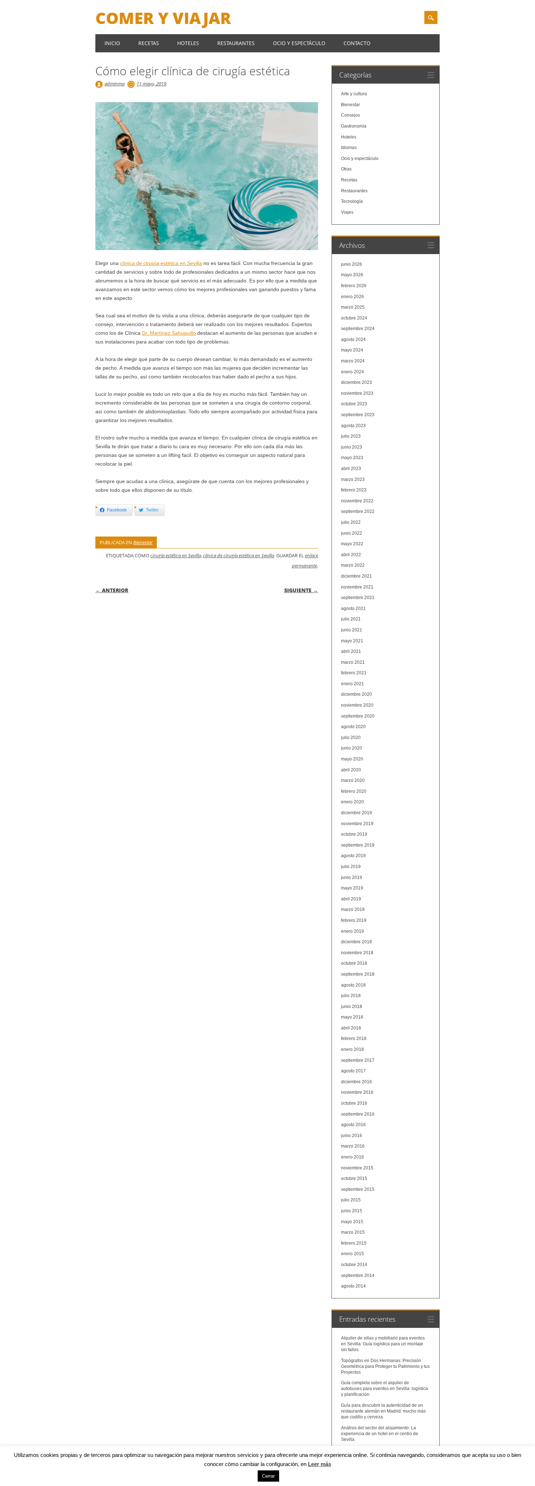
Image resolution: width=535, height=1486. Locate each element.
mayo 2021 (352, 640)
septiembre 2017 (357, 1060)
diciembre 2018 (356, 941)
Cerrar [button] (268, 1476)
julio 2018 (351, 995)
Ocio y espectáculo (299, 43)
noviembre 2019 (357, 823)
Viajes (347, 212)
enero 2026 (352, 296)
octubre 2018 (354, 963)
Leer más (319, 1464)
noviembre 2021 (357, 587)
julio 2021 (351, 619)
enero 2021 (352, 683)
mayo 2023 (352, 457)
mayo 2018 (352, 1017)
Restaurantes (236, 43)
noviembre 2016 (357, 1092)
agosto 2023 (353, 425)
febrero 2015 (353, 1243)
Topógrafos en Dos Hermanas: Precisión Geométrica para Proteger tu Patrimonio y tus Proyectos (385, 1366)
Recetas (148, 43)
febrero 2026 (353, 285)
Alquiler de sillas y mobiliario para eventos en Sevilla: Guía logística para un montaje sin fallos (383, 1344)
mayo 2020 (352, 759)
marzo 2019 (353, 909)
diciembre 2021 (356, 576)
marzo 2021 (353, 662)
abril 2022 (351, 554)
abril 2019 (351, 898)
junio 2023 (351, 447)
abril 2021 (351, 651)
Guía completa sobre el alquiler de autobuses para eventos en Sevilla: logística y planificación (384, 1388)
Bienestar (142, 542)
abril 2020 (351, 769)
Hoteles (188, 43)
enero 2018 (352, 1049)
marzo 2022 (353, 565)
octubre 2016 (354, 1103)
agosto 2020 (353, 726)
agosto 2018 (353, 985)
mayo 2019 (352, 888)
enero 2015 (352, 1253)
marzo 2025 (353, 307)
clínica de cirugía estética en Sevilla (161, 263)
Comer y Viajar (163, 18)
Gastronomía (353, 126)
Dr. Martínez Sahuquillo (169, 333)
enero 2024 (352, 371)
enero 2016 (352, 1157)
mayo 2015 (352, 1221)
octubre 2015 (354, 1178)
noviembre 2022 (357, 500)
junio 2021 (351, 629)
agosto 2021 (353, 608)
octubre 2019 (354, 834)
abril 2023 (351, 468)
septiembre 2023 (357, 414)
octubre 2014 (354, 1264)
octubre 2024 (354, 318)
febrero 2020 (353, 791)
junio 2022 (351, 533)
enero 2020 (352, 801)
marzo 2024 (353, 361)
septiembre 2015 (357, 1189)
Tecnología (352, 201)
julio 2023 (351, 436)
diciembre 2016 (356, 1081)
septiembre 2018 (357, 974)
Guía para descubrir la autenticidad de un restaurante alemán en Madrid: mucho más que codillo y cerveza (383, 1411)
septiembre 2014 (357, 1275)
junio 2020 (351, 748)
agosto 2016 (353, 1124)
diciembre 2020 (356, 694)
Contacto (357, 43)
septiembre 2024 (357, 328)
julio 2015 (351, 1199)
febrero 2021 (353, 672)
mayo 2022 (352, 543)
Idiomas (349, 147)
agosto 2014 (353, 1286)
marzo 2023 (353, 479)
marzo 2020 (353, 780)
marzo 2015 (353, 1232)
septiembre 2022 (357, 511)
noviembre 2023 (357, 393)
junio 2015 (351, 1210)
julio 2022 (351, 522)
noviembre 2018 (357, 952)
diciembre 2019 (356, 812)
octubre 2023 (354, 403)
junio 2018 (351, 1006)
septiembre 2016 (357, 1114)
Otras (346, 169)
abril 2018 (351, 1028)
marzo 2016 (353, 1146)
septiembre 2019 (357, 845)
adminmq (114, 83)
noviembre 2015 (357, 1167)
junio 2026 (351, 264)
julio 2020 (351, 737)
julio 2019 (351, 866)
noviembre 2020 (357, 705)
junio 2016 (351, 1135)
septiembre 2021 (357, 597)
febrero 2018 (353, 1038)
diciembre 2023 (356, 382)
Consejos (350, 115)
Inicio (112, 43)
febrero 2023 (353, 490)
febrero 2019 (353, 920)
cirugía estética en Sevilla (175, 555)
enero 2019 (352, 931)
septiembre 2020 (357, 716)
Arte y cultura (354, 93)
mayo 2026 (352, 274)
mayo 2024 (352, 350)
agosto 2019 (353, 855)
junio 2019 (351, 877)
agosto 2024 (353, 339)
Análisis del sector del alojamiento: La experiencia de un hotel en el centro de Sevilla (379, 1433)
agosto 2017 (353, 1070)
